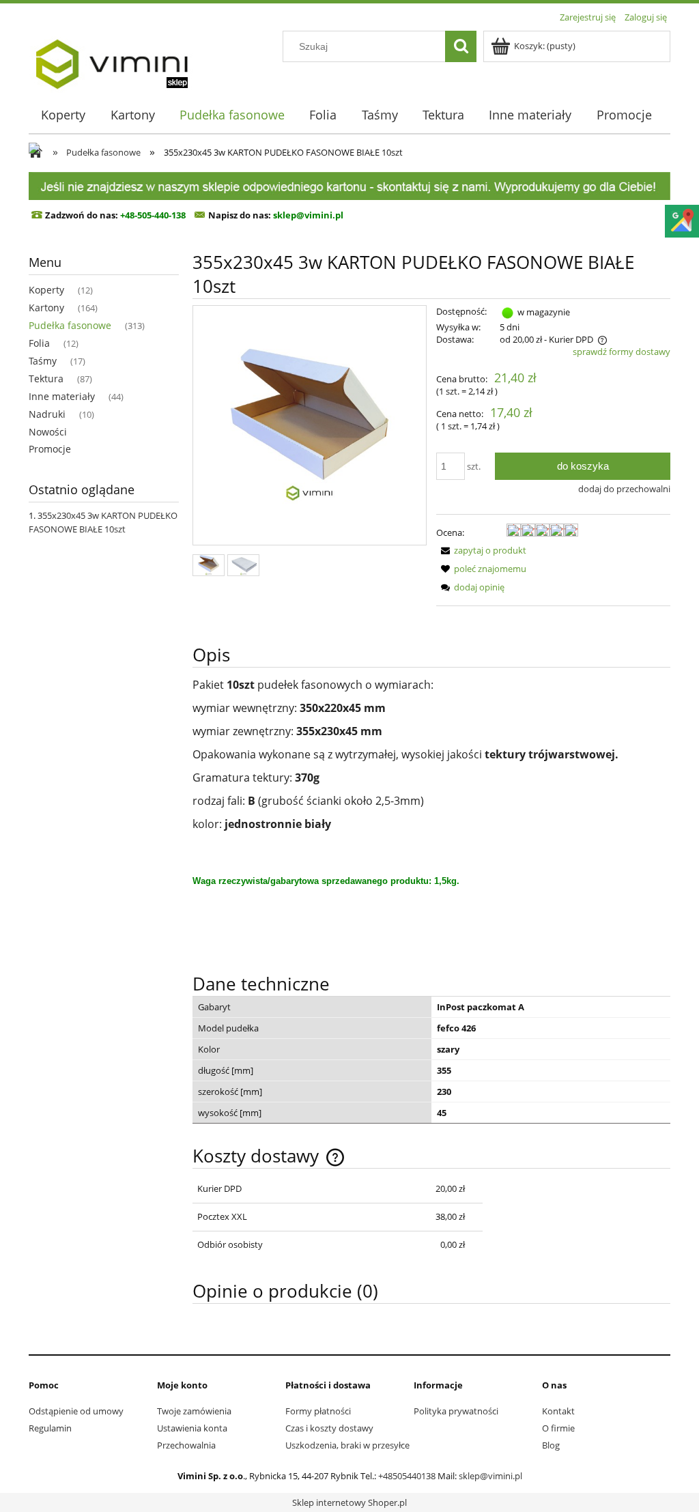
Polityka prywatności (456, 1411)
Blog (551, 1445)
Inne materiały (62, 396)
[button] (481, 550)
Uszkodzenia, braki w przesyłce (347, 1445)
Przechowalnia (186, 1445)
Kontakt (558, 1411)
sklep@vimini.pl (490, 1476)
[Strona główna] (111, 59)
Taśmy (43, 360)
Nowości (48, 431)
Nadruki (47, 414)
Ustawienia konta (192, 1428)
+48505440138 (407, 1476)
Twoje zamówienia (194, 1411)
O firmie (558, 1428)
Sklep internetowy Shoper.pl (349, 1502)
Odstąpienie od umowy (76, 1411)
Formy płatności (318, 1411)
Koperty (46, 289)
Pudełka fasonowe (70, 325)
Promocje (50, 448)
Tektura (46, 378)
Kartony (46, 307)
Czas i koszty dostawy (329, 1428)
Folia (39, 343)
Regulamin (50, 1428)
